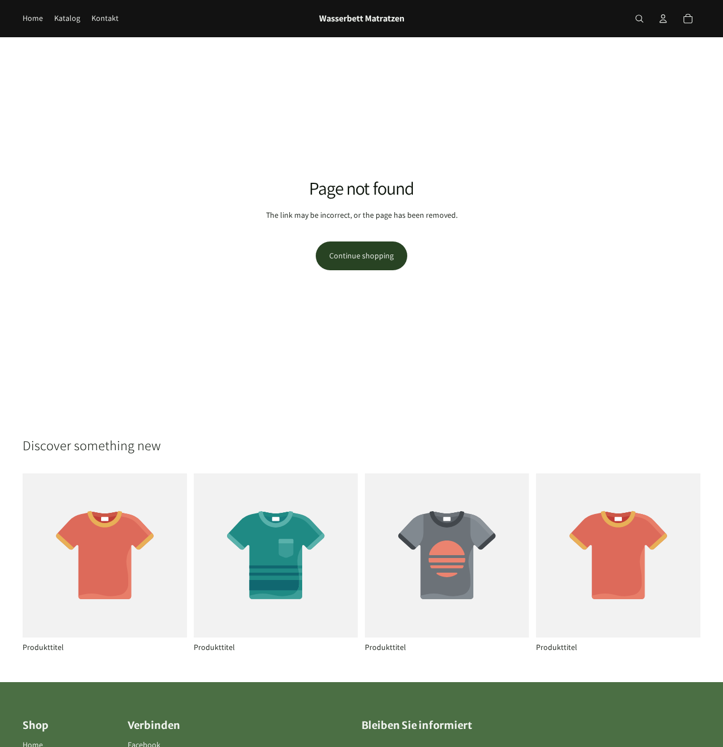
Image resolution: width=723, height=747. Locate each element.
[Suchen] (639, 18)
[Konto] (663, 18)
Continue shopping (361, 256)
